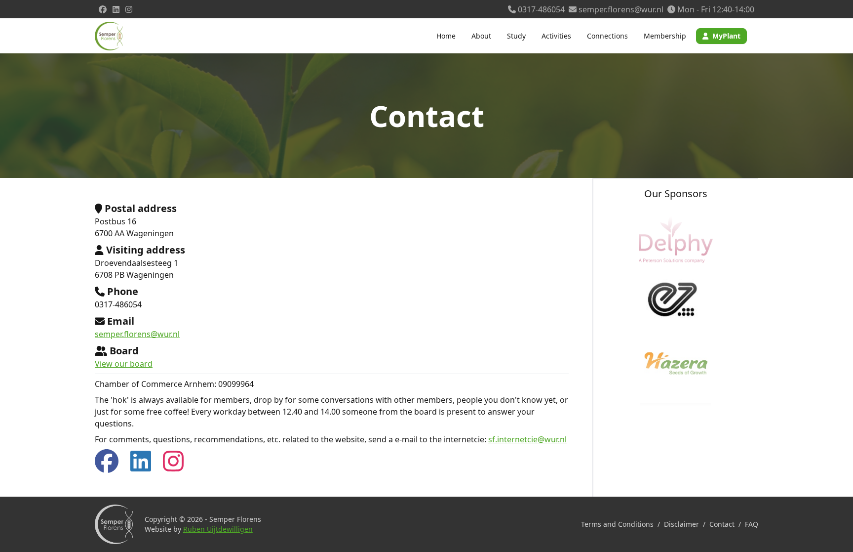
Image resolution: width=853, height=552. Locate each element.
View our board (124, 363)
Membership (665, 36)
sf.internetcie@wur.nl (527, 439)
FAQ (751, 524)
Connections (607, 36)
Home (446, 36)
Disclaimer (681, 524)
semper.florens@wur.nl (620, 9)
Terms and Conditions (617, 524)
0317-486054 (540, 9)
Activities (556, 36)
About (481, 36)
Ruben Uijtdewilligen (218, 529)
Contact (722, 524)
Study (516, 36)
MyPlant (726, 36)
